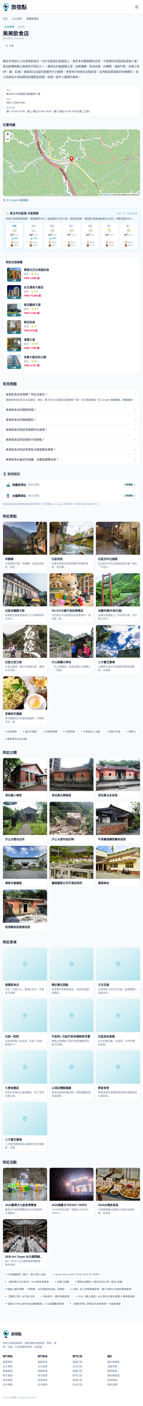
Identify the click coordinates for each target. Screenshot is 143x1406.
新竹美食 (42, 1375)
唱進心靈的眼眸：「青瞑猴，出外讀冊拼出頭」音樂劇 (36, 1289)
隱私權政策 (113, 1375)
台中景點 (8, 1384)
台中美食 (42, 1384)
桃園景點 (8, 1370)
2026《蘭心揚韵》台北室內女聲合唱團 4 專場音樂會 (106, 1296)
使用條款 (112, 1380)
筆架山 (132, 731)
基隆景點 (8, 1361)
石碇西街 (70, 731)
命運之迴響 (63, 1281)
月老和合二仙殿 (91, 731)
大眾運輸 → (129, 484)
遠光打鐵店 (31, 731)
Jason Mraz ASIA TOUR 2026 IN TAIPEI (77, 1274)
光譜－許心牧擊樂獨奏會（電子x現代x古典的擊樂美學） (103, 1289)
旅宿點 (19, 6)
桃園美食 (42, 1370)
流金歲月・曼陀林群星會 (56, 1296)
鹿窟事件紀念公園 (17, 738)
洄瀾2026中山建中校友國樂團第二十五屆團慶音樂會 (35, 1303)
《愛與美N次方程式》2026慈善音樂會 (28, 1281)
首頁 (5, 18)
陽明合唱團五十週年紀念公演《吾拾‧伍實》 (100, 1281)
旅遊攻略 (112, 1366)
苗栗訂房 (77, 1380)
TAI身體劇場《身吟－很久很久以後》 (27, 1274)
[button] (71, 159)
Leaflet (105, 194)
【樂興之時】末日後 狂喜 (21, 1296)
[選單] (136, 6)
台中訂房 (77, 1384)
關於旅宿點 (113, 1361)
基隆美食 (42, 1361)
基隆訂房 (77, 1361)
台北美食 (17, 18)
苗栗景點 (8, 1380)
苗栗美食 (42, 1380)
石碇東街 (12, 731)
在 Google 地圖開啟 (17, 200)
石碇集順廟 (51, 731)
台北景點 (8, 1366)
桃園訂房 (77, 1370)
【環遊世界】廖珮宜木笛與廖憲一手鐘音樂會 (96, 1303)
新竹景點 (8, 1375)
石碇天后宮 (114, 731)
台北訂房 (77, 1366)
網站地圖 (112, 1384)
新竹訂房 (77, 1375)
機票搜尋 (112, 1370)
